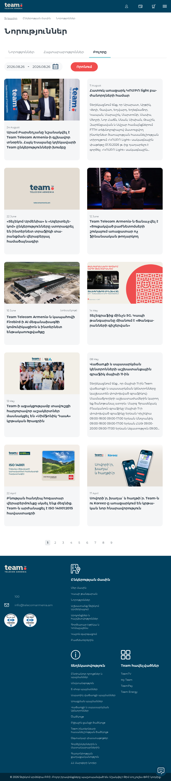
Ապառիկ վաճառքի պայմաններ (93, 695)
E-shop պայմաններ (84, 689)
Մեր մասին (78, 587)
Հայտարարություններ (64, 52)
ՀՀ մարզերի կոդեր (84, 762)
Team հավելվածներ (140, 666)
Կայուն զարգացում (84, 633)
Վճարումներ (140, 6)
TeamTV (126, 673)
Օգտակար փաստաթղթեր (89, 738)
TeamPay (127, 685)
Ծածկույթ (77, 716)
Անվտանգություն (82, 683)
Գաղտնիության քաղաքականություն (85, 755)
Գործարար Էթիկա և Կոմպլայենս (85, 626)
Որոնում (84, 67)
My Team (126, 679)
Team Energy (129, 691)
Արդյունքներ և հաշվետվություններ (84, 617)
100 (17, 596)
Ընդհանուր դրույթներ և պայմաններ (86, 675)
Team (13, 5)
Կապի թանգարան (84, 593)
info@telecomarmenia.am (34, 605)
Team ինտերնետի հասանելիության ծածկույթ (89, 730)
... (55, 66)
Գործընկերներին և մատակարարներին (85, 745)
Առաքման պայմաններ (87, 701)
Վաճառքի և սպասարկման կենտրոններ (90, 709)
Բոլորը (100, 52)
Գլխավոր (10, 18)
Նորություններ (21, 52)
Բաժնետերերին (82, 640)
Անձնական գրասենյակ (126, 6)
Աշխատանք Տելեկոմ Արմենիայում (85, 607)
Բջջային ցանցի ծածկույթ (88, 722)
